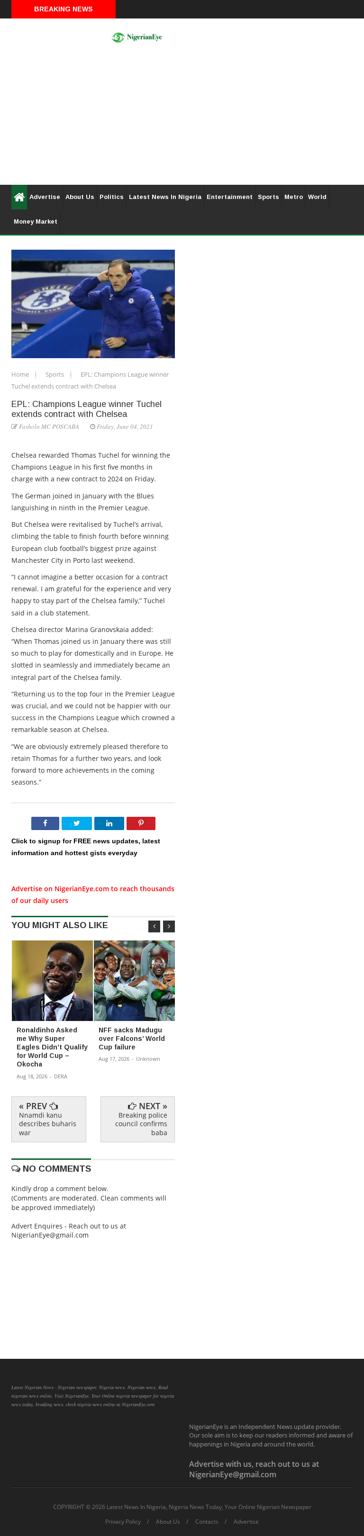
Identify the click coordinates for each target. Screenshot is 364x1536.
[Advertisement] (182, 118)
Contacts (206, 1521)
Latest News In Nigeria (165, 196)
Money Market (35, 221)
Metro (293, 196)
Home (20, 374)
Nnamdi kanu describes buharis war (47, 1124)
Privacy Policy (123, 1521)
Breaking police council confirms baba (141, 1124)
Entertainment (230, 196)
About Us (79, 196)
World (317, 196)
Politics (112, 196)
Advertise (44, 196)
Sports (268, 196)
